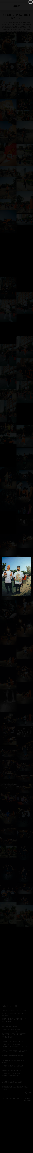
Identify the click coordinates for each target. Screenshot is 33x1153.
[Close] (30, 2)
